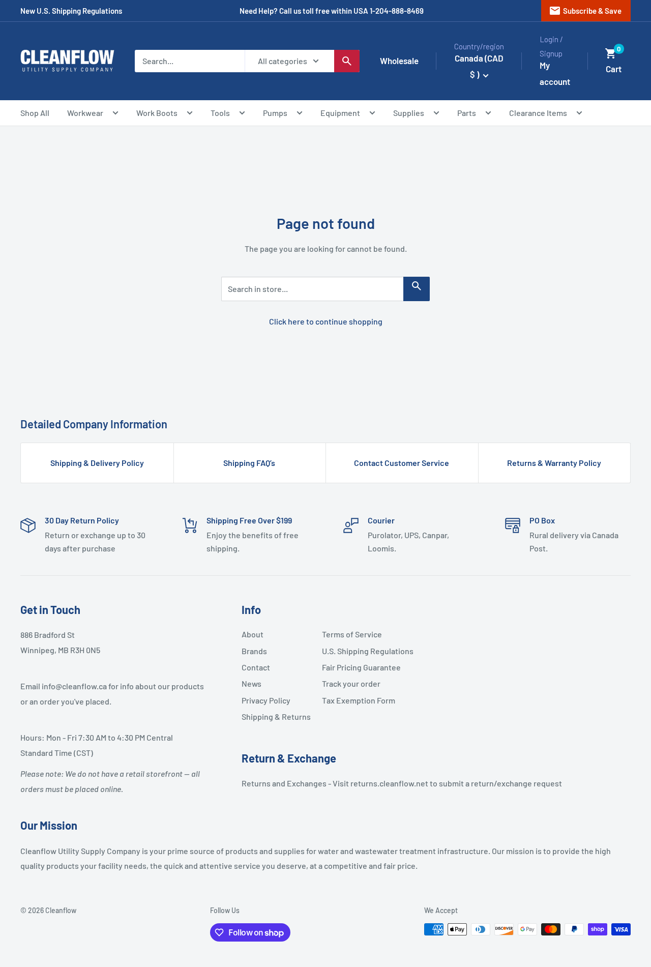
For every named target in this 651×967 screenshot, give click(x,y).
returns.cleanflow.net (389, 783)
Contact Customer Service (401, 462)
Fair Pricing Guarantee (358, 667)
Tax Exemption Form (358, 700)
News (251, 683)
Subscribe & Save (585, 11)
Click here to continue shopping (325, 321)
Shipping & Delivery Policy (97, 462)
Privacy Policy (266, 700)
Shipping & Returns (276, 716)
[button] (611, 53)
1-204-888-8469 (397, 10)
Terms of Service (352, 634)
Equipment (340, 113)
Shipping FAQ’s (249, 462)
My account (555, 73)
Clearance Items (538, 113)
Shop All (34, 113)
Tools (220, 113)
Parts (466, 113)
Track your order (351, 683)
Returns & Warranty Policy (554, 462)
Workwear (85, 113)
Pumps (275, 113)
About (252, 634)
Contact (256, 667)
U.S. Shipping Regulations (358, 651)
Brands (254, 651)
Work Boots (156, 113)
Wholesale (399, 60)
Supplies (408, 113)
